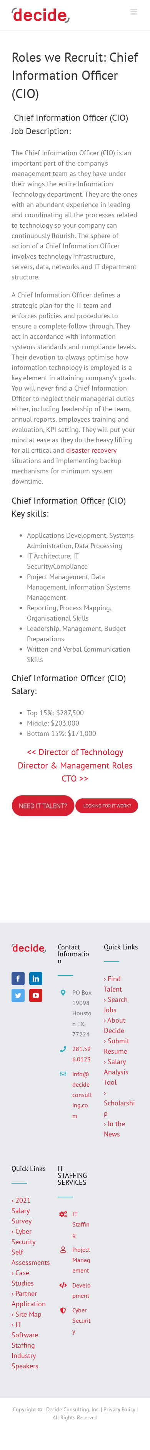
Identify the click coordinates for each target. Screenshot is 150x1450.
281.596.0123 (81, 1054)
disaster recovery (91, 450)
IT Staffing (81, 1224)
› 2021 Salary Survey (22, 1210)
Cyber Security (81, 1320)
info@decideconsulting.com (82, 1095)
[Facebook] (18, 978)
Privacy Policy (119, 1409)
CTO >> (75, 778)
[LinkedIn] (35, 978)
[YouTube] (35, 995)
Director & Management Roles (75, 765)
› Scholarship (119, 1103)
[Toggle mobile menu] (134, 12)
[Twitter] (18, 995)
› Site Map (27, 1314)
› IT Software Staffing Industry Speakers (26, 1345)
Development (81, 1290)
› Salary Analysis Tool (116, 1072)
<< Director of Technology (75, 751)
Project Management (81, 1260)
